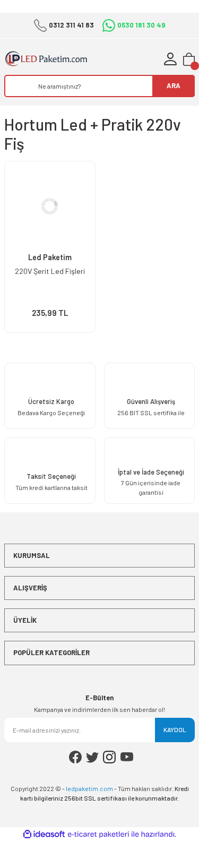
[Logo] (52, 59)
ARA (173, 85)
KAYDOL (174, 729)
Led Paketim (50, 257)
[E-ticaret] (98, 834)
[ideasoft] (44, 834)
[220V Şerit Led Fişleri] (50, 206)
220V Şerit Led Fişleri (50, 271)
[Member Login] (170, 59)
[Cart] (189, 59)
